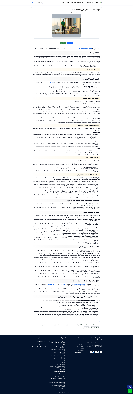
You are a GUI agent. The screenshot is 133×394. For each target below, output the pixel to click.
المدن (63, 360)
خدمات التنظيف (81, 2)
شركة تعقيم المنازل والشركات (59, 376)
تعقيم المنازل (73, 2)
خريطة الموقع (80, 350)
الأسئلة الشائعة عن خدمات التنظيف (58, 358)
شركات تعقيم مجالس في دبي (94, 324)
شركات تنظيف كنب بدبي (72, 324)
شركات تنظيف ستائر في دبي (82, 324)
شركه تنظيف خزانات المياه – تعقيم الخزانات (57, 378)
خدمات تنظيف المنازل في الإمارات (59, 371)
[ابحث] (33, 2)
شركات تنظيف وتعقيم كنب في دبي (48, 324)
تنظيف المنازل (80, 341)
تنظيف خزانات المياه (79, 346)
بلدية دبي (63, 284)
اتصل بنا (63, 2)
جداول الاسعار (62, 369)
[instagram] (91, 352)
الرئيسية (96, 2)
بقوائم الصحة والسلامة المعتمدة (78, 284)
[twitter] (98, 352)
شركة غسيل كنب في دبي (95, 327)
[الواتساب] (130, 391)
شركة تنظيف (51, 82)
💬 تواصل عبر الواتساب (79, 352)
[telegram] (93, 352)
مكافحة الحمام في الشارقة (58, 388)
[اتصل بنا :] (130, 387)
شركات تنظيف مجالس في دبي (61, 324)
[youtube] (96, 352)
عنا (64, 380)
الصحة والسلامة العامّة (51, 284)
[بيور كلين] (100, 2)
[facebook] (101, 352)
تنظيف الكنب (90, 307)
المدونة (68, 2)
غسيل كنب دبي (86, 327)
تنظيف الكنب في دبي (94, 103)
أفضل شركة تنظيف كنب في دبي (85, 48)
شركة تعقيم (62, 374)
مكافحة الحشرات (90, 2)
